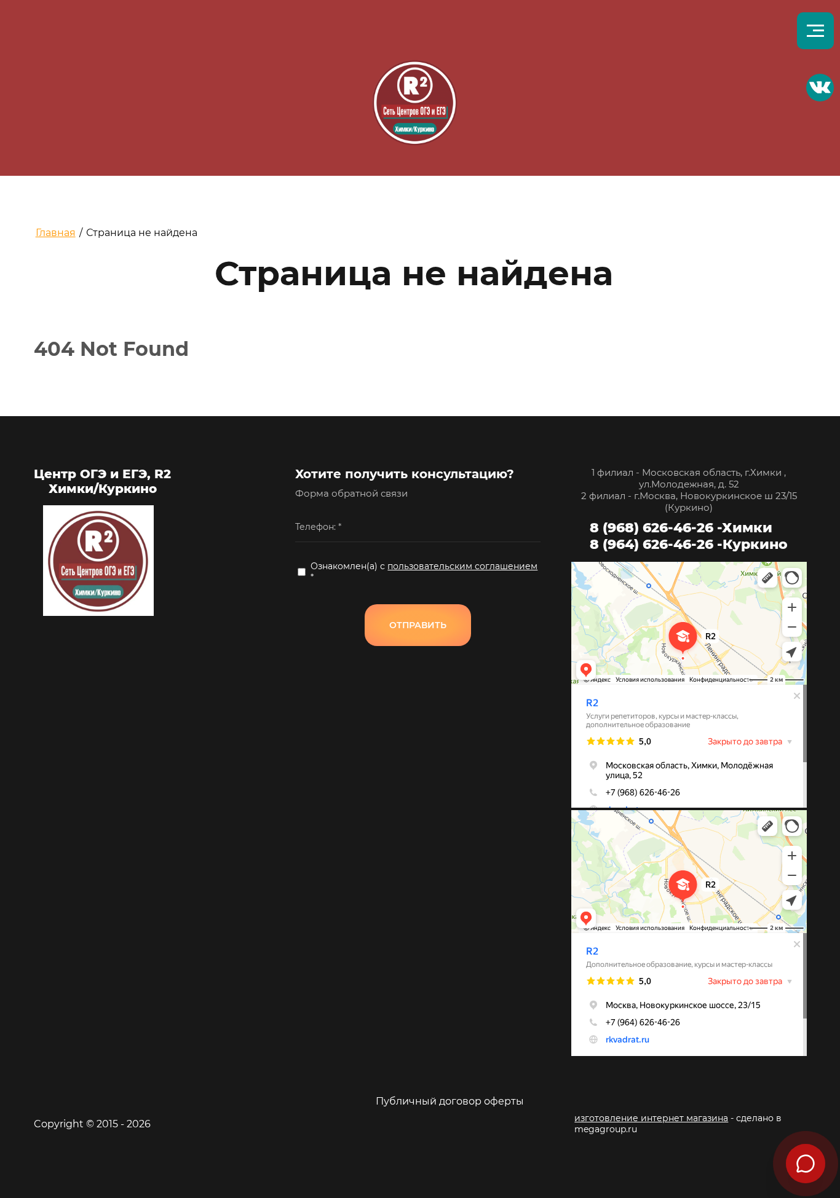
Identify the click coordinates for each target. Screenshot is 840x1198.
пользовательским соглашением (462, 566)
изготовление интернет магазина (651, 1118)
